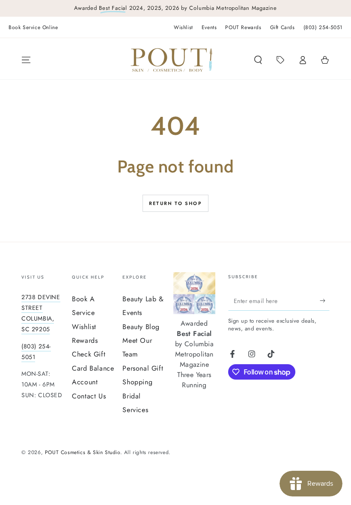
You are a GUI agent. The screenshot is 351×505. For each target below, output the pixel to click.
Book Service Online (33, 27)
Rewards (85, 340)
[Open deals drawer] (280, 59)
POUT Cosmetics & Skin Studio (82, 452)
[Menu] (26, 59)
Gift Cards (282, 27)
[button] (258, 59)
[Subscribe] (325, 300)
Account (85, 382)
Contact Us (89, 396)
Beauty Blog (141, 327)
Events (209, 27)
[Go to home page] (171, 60)
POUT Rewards (243, 27)
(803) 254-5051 (322, 27)
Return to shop (175, 203)
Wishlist (183, 27)
